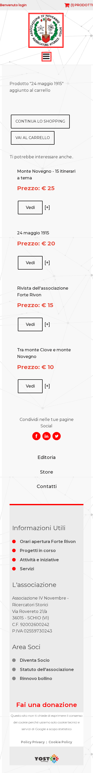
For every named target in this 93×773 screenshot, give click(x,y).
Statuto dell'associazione (47, 669)
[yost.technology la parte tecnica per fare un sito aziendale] (47, 761)
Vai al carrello (33, 137)
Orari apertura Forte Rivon (48, 541)
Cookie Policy (60, 742)
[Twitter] (56, 436)
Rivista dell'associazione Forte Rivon (42, 291)
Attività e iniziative (39, 559)
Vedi (30, 207)
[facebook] (36, 436)
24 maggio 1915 (33, 233)
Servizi (27, 568)
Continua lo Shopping (40, 121)
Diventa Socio (35, 660)
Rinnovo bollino (36, 678)
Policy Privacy (33, 742)
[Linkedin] (46, 436)
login (23, 5)
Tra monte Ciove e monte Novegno (44, 353)
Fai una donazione (46, 704)
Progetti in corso (38, 550)
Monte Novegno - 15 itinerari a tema (46, 174)
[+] (47, 207)
